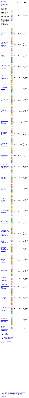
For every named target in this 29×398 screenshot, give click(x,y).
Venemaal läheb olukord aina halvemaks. (4, 44)
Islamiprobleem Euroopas (4, 199)
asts (2, 237)
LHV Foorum (4, 1)
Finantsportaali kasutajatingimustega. (9, 394)
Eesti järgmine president (4, 88)
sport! (2, 55)
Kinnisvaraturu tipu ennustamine (5, 66)
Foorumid (6, 334)
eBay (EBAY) (4, 221)
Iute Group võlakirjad (3, 247)
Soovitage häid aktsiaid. (4, 144)
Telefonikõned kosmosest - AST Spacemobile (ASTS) (5, 232)
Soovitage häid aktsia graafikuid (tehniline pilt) (5, 166)
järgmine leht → (5, 330)
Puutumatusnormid (8, 338)
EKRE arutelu (4, 155)
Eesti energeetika (5, 210)
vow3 (5, 321)
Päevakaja (3, 110)
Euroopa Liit (4, 297)
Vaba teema (3, 188)
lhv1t (2, 80)
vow (2, 321)
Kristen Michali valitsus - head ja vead (5, 286)
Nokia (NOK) (4, 270)
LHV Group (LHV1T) (4, 76)
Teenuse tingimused (8, 337)
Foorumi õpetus (4, 4)
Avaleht (5, 333)
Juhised (5, 335)
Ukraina (3, 177)
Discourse (9, 341)
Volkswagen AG (5, 318)
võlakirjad (3, 251)
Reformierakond (4, 99)
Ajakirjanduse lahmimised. (4, 132)
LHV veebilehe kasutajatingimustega (13, 393)
